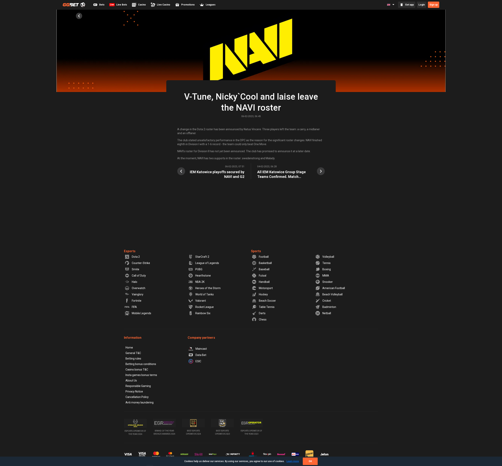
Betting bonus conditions (141, 364)
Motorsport (266, 288)
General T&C (133, 353)
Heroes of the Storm (208, 288)
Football (264, 256)
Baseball (264, 269)
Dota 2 (136, 256)
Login (421, 4)
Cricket (326, 300)
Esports (130, 251)
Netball (326, 313)
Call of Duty (139, 275)
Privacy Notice (134, 391)
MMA (325, 275)
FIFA (134, 307)
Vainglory (137, 294)
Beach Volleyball (332, 294)
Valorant (200, 300)
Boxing (326, 269)
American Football (333, 288)
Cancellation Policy (137, 397)
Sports (256, 251)
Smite (135, 269)
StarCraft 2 (202, 256)
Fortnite (136, 300)
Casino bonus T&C (137, 369)
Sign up (433, 4)
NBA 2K (200, 281)
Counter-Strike (141, 263)
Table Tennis (267, 307)
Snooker (327, 281)
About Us (131, 380)
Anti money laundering (140, 402)
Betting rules (133, 358)
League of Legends (207, 263)
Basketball (265, 263)
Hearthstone (203, 275)
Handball (264, 281)
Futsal (262, 275)
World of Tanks (204, 294)
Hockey (263, 294)
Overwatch (138, 288)
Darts (262, 313)
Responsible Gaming (138, 386)
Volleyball (328, 256)
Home (129, 347)
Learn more (292, 461)
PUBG (198, 269)
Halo (134, 281)
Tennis (326, 263)
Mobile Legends (141, 313)
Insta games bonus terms (141, 375)
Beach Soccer (267, 300)
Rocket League (204, 307)
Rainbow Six (202, 313)
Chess (262, 319)
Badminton (329, 307)
